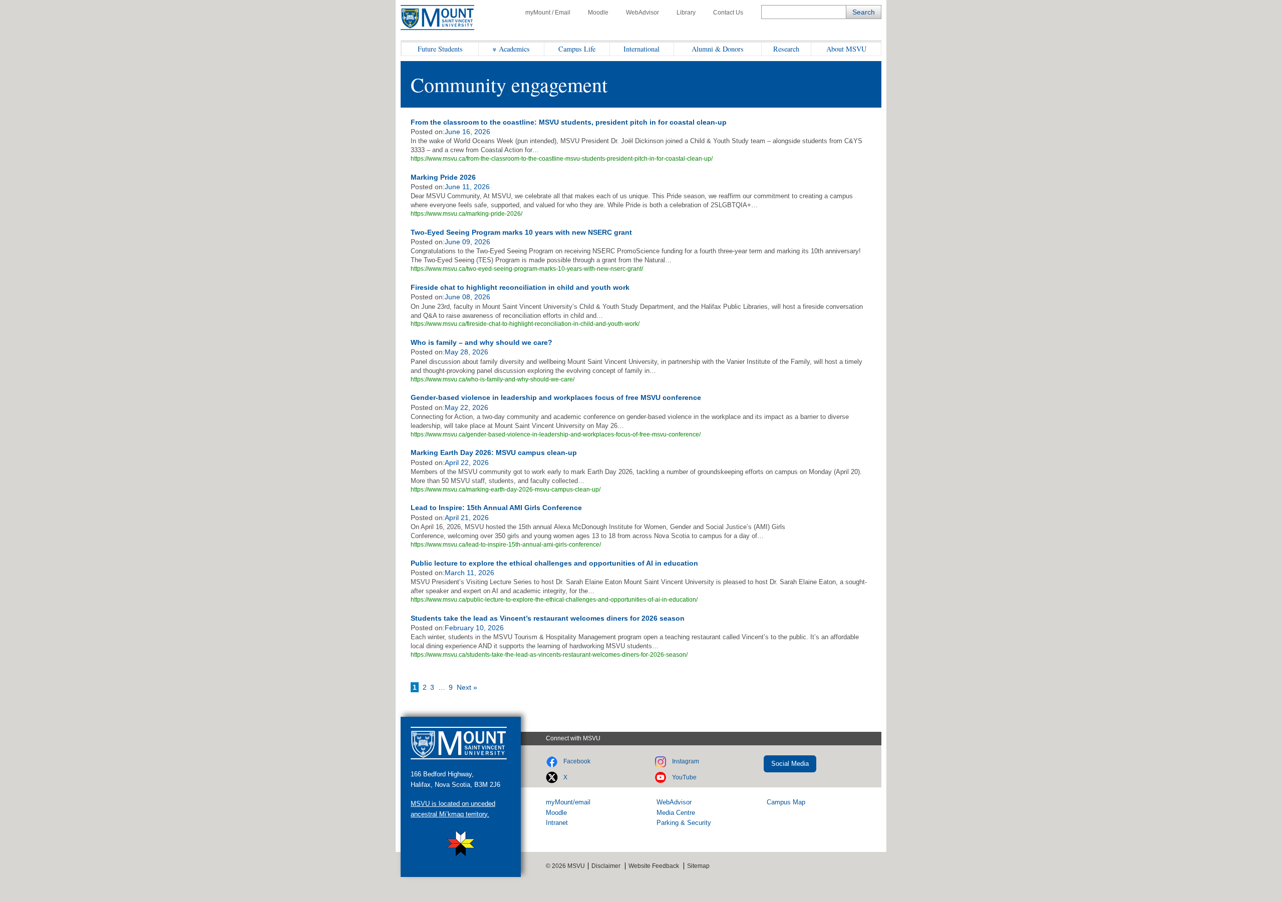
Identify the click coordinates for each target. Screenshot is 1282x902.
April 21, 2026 (467, 518)
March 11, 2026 (469, 573)
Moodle (598, 12)
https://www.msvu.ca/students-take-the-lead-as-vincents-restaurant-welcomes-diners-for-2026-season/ (549, 654)
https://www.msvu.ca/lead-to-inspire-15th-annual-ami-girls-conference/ (506, 544)
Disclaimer (605, 865)
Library (686, 12)
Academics (514, 49)
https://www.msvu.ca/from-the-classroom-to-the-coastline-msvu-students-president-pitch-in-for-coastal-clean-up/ (562, 158)
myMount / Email (547, 12)
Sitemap (698, 865)
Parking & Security (684, 822)
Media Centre (676, 812)
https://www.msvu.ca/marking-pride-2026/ (466, 213)
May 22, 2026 (466, 407)
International (641, 49)
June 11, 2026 (467, 187)
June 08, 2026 (467, 297)
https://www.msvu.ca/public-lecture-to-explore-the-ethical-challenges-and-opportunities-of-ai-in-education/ (554, 599)
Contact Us (728, 12)
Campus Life (576, 49)
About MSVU (846, 49)
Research (786, 49)
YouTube (684, 777)
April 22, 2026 (467, 463)
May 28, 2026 (466, 352)
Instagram (685, 761)
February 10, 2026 (474, 628)
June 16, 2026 (467, 132)
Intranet (557, 822)
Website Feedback (653, 865)
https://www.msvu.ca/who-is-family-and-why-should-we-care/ (492, 379)
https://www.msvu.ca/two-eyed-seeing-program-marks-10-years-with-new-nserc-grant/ (527, 268)
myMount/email (568, 802)
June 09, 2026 (467, 242)
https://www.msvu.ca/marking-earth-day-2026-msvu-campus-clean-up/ (505, 489)
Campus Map (786, 802)
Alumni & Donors (718, 49)
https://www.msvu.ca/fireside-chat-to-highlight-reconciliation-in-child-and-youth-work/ (525, 323)
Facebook (576, 761)
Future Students (440, 49)
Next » (467, 687)
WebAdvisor (642, 12)
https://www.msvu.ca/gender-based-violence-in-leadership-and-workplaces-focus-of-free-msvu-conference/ (556, 434)
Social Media (790, 763)
